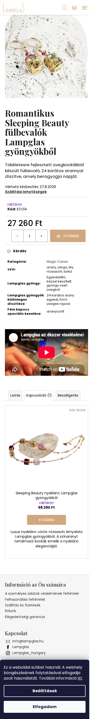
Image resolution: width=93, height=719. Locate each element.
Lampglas (20, 646)
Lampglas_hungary (29, 652)
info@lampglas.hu (28, 641)
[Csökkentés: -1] (18, 236)
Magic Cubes (57, 261)
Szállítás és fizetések (22, 605)
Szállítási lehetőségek (26, 191)
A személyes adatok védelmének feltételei (42, 593)
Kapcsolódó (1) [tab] (39, 395)
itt (80, 678)
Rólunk (10, 610)
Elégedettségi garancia (25, 616)
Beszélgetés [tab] (68, 395)
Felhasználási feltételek (25, 599)
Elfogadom (45, 707)
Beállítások (44, 691)
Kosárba (71, 235)
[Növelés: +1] (41, 236)
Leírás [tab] (15, 395)
